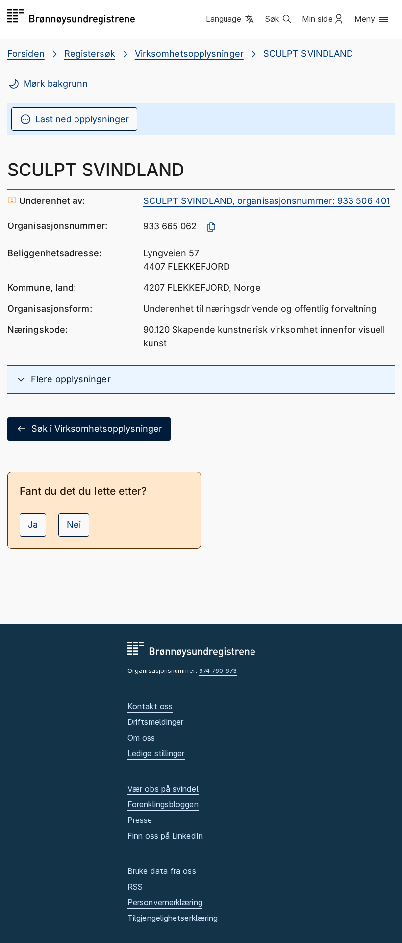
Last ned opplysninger (82, 119)
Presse (139, 820)
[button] (230, 19)
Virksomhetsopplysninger (189, 54)
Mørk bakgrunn (56, 83)
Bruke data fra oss (161, 871)
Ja (33, 525)
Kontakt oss (150, 706)
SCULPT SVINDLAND (308, 54)
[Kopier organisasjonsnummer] (211, 227)
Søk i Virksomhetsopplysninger (96, 428)
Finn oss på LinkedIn (165, 836)
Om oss (141, 738)
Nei (74, 525)
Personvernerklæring (164, 902)
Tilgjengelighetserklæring (172, 918)
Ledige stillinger (156, 753)
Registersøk (89, 54)
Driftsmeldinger (155, 722)
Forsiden (26, 54)
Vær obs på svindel (163, 789)
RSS (135, 887)
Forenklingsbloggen (163, 804)
